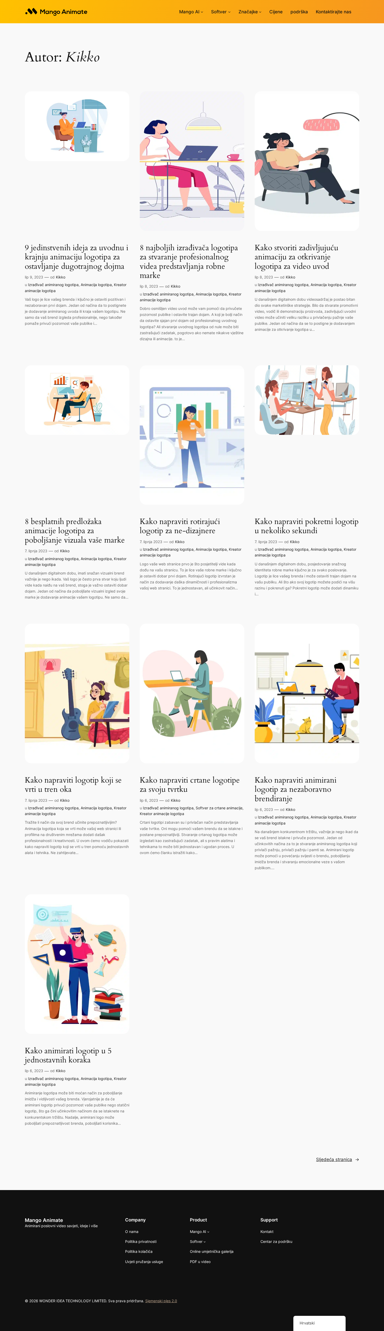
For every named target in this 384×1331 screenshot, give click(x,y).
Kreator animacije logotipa (162, 813)
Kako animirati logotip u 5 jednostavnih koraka (68, 1055)
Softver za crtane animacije (219, 808)
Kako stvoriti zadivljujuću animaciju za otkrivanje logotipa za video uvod (296, 257)
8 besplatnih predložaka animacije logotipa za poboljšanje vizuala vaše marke (75, 531)
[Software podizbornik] (229, 11)
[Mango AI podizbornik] (202, 11)
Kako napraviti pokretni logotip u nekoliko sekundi (307, 526)
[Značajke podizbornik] (260, 11)
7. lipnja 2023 (36, 551)
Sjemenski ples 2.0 (161, 1301)
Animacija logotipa (96, 284)
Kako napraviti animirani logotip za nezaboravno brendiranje (295, 790)
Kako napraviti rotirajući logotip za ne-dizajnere (180, 526)
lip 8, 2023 (149, 286)
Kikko (60, 277)
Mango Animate (44, 1220)
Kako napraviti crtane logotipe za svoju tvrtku (190, 785)
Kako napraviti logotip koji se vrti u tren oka (73, 785)
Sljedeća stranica (337, 1159)
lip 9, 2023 (34, 277)
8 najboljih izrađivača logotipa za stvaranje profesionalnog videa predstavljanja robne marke (189, 262)
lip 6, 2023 (149, 800)
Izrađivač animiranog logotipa (53, 284)
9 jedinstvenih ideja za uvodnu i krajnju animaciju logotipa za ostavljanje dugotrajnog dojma (76, 257)
